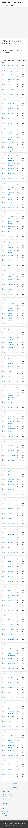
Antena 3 (10, 74)
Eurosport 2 (10, 178)
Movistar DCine (11, 303)
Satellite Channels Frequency (11, 3)
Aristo (9, 692)
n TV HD (10, 537)
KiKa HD (9, 764)
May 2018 (4, 813)
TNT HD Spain (11, 366)
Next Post (14, 787)
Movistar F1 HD (11, 323)
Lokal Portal (10, 769)
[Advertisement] (14, 22)
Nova (9, 231)
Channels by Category (7, 794)
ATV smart (10, 697)
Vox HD (9, 682)
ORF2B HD (10, 561)
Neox (9, 528)
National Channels (6, 801)
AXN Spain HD (11, 99)
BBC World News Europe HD (11, 397)
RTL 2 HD (10, 624)
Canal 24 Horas (11, 455)
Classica (10, 474)
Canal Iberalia (11, 460)
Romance (10, 615)
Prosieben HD (11, 600)
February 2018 (5, 818)
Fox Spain (10, 202)
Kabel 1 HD (10, 270)
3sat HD (9, 376)
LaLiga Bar (10, 508)
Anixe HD (10, 386)
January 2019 (5, 811)
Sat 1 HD (10, 634)
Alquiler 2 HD (11, 445)
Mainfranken (10, 774)
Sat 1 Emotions (11, 639)
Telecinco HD (11, 673)
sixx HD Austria (11, 648)
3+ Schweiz (10, 436)
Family (9, 721)
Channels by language (7, 796)
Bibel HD (10, 402)
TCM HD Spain (11, 668)
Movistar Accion (11, 284)
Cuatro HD (10, 499)
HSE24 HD (10, 750)
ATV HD (9, 84)
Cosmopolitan (11, 484)
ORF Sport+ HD (11, 552)
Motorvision (10, 513)
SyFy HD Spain (11, 663)
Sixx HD (9, 644)
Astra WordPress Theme (17, 825)
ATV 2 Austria (11, 89)
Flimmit (9, 726)
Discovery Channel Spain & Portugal (11, 149)
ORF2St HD (10, 581)
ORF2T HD (10, 586)
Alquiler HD (10, 441)
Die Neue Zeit (11, 716)
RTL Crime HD (11, 629)
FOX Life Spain (11, 207)
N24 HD (9, 518)
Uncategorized (5, 803)
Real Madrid (10, 610)
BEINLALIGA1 (11, 113)
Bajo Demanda (11, 702)
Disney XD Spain (11, 173)
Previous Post (14, 783)
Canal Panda (11, 142)
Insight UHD (10, 260)
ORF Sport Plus (11, 557)
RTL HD (9, 619)
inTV (9, 760)
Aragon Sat (10, 687)
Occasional (10, 542)
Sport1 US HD (11, 658)
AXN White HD (11, 103)
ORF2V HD (10, 590)
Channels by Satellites (7, 45)
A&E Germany (11, 65)
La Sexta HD (10, 279)
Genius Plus (10, 735)
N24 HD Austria (11, 523)
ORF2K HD (10, 566)
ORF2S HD (10, 576)
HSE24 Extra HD (11, 755)
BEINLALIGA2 (11, 118)
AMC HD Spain (11, 450)
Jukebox (9, 265)
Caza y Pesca (11, 465)
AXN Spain (10, 94)
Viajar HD (10, 677)
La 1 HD (9, 503)
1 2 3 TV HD (10, 371)
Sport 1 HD (10, 255)
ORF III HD (10, 547)
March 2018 (4, 815)
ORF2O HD (10, 571)
